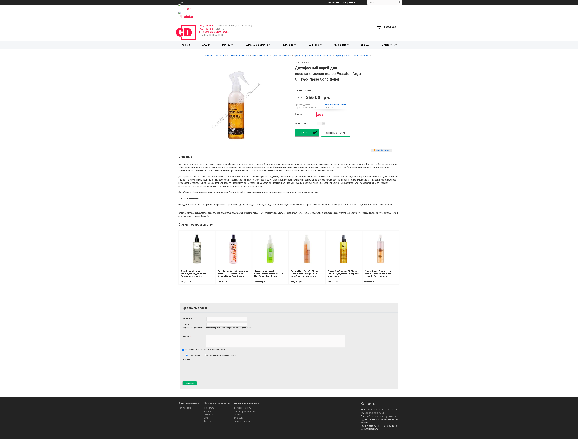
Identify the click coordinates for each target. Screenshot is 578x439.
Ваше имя (187, 318)
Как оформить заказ (244, 411)
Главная (185, 44)
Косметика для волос (238, 55)
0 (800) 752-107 (373, 409)
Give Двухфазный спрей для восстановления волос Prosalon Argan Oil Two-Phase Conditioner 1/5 (183, 362)
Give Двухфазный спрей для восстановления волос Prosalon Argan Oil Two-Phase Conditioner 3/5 (189, 362)
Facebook (208, 414)
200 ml (320, 114)
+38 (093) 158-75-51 (374, 412)
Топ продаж (184, 407)
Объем (299, 113)
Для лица (288, 44)
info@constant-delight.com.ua (214, 32)
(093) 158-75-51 (206, 29)
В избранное (382, 150)
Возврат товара (242, 421)
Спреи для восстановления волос (352, 55)
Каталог (220, 55)
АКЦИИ (206, 44)
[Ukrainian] (185, 14)
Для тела (314, 44)
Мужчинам (340, 44)
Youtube (208, 411)
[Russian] (185, 6)
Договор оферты (242, 407)
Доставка (239, 417)
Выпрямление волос (257, 44)
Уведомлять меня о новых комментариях (206, 350)
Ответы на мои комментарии (221, 355)
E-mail (185, 324)
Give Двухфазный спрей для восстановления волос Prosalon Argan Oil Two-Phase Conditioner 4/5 (191, 362)
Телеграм (209, 421)
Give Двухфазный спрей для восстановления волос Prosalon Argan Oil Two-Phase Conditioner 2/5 (186, 362)
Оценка (186, 359)
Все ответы (194, 355)
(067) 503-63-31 (206, 25)
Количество (302, 123)
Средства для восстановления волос (313, 55)
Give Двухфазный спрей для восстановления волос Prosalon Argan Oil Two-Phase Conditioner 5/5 (194, 362)
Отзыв (186, 336)
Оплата (237, 414)
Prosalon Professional (335, 104)
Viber (206, 417)
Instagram (209, 407)
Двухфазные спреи (281, 55)
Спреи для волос (260, 55)
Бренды (365, 44)
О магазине (388, 44)
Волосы (226, 44)
